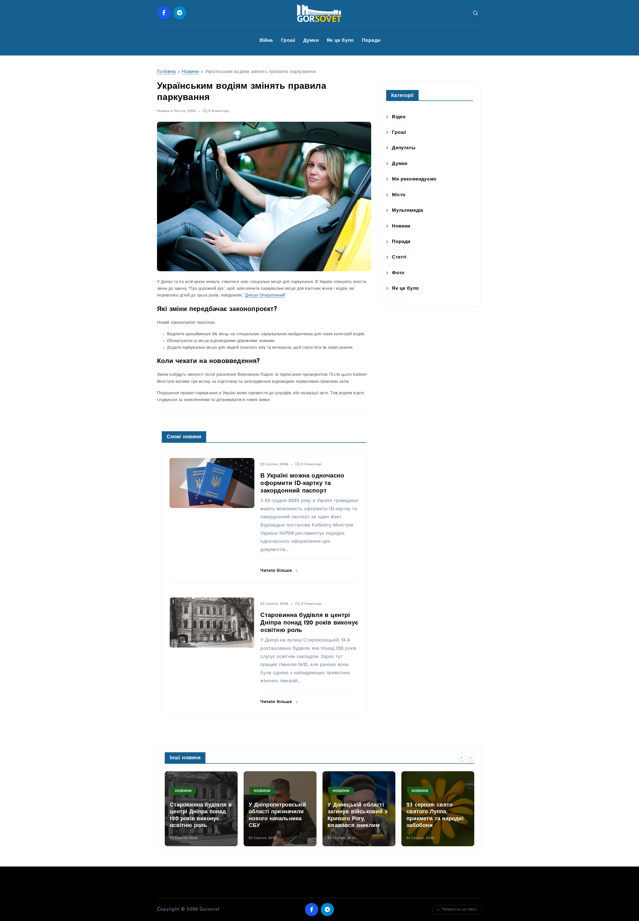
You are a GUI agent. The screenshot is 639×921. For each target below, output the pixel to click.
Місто (398, 195)
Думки (311, 40)
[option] (201, 808)
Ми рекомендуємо (414, 179)
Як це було (340, 40)
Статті (399, 257)
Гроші (288, 40)
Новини (190, 72)
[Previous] (461, 757)
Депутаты (403, 148)
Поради (371, 40)
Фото (398, 273)
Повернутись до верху (459, 909)
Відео (399, 117)
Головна (166, 72)
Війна (266, 40)
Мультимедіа (407, 210)
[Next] (470, 757)
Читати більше (276, 570)
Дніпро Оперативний (265, 296)
